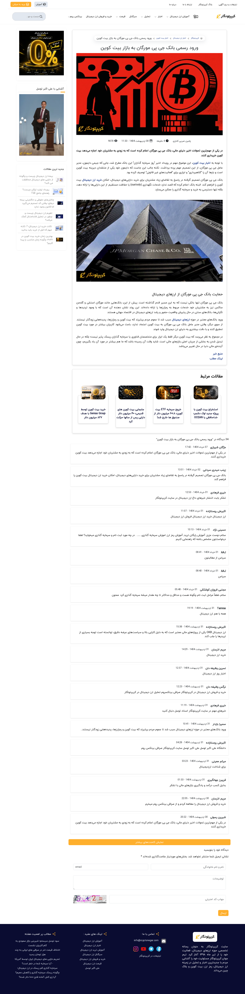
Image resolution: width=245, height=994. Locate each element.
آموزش (39, 4)
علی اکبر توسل (92, 968)
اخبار (160, 16)
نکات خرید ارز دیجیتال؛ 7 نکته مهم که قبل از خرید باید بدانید (36, 228)
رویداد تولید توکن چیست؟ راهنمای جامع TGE (35, 191)
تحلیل (147, 16)
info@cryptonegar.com (146, 940)
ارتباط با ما (187, 4)
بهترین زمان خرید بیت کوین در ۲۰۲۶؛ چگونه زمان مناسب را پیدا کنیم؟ (36, 239)
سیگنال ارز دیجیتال (92, 954)
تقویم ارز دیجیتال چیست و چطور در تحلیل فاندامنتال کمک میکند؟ (36, 216)
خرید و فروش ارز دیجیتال (99, 16)
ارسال (223, 913)
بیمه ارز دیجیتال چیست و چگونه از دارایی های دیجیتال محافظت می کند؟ (36, 179)
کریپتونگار (195, 38)
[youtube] (143, 948)
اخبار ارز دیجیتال (179, 38)
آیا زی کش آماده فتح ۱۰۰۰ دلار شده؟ (37, 977)
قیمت (122, 16)
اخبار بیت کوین (162, 38)
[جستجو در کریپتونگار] (41, 16)
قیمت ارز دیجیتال (92, 963)
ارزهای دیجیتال (181, 319)
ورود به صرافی (19, 4)
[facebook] (158, 948)
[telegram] (151, 948)
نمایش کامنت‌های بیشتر (150, 842)
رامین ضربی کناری (182, 141)
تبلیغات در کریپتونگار (150, 956)
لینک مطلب (216, 358)
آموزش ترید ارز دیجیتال (92, 950)
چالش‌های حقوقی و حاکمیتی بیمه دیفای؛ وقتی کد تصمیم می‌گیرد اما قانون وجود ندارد (37, 203)
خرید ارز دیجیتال (92, 179)
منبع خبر (218, 353)
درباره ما (172, 4)
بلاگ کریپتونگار (205, 4)
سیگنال (133, 16)
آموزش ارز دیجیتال (179, 16)
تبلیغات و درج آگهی (228, 4)
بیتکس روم (76, 16)
